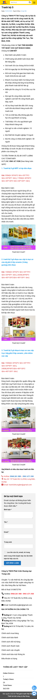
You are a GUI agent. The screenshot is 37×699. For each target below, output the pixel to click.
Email (6, 532)
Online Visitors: (9, 673)
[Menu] (34, 2)
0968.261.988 (15, 476)
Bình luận (8, 509)
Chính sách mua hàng (10, 633)
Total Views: (8, 685)
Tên (6, 522)
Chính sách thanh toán (10, 646)
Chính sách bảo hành (9, 637)
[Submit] (30, 2)
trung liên (24, 11)
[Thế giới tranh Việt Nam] (7, 2)
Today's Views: (8, 679)
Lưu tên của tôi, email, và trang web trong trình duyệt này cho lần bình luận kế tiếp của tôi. (18, 555)
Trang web (8, 542)
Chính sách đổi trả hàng (10, 642)
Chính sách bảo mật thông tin (13, 654)
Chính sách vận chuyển (10, 650)
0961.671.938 (28, 476)
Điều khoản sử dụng (9, 659)
